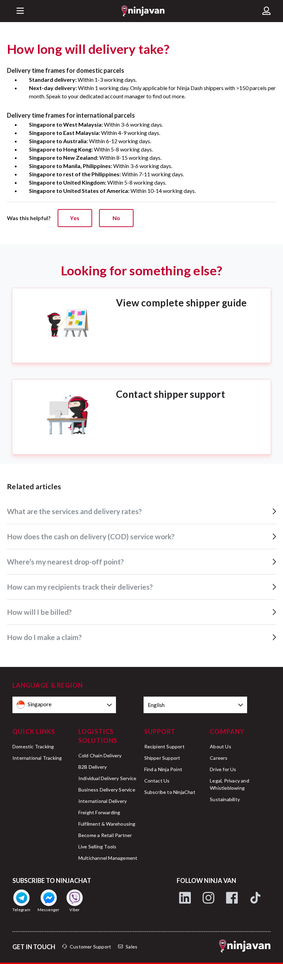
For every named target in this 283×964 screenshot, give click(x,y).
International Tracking (37, 758)
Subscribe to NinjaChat (169, 792)
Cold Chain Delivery (100, 755)
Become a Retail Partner (105, 835)
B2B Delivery (92, 767)
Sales (131, 947)
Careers (218, 758)
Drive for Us (223, 769)
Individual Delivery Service (107, 778)
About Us (220, 746)
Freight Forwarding (99, 812)
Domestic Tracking (33, 746)
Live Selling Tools (97, 846)
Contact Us (157, 781)
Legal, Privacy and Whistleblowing (229, 784)
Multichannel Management (108, 858)
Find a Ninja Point (163, 769)
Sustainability (225, 799)
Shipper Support (162, 758)
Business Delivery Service (106, 790)
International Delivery (102, 801)
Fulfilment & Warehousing (107, 824)
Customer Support (90, 947)
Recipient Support (164, 746)
